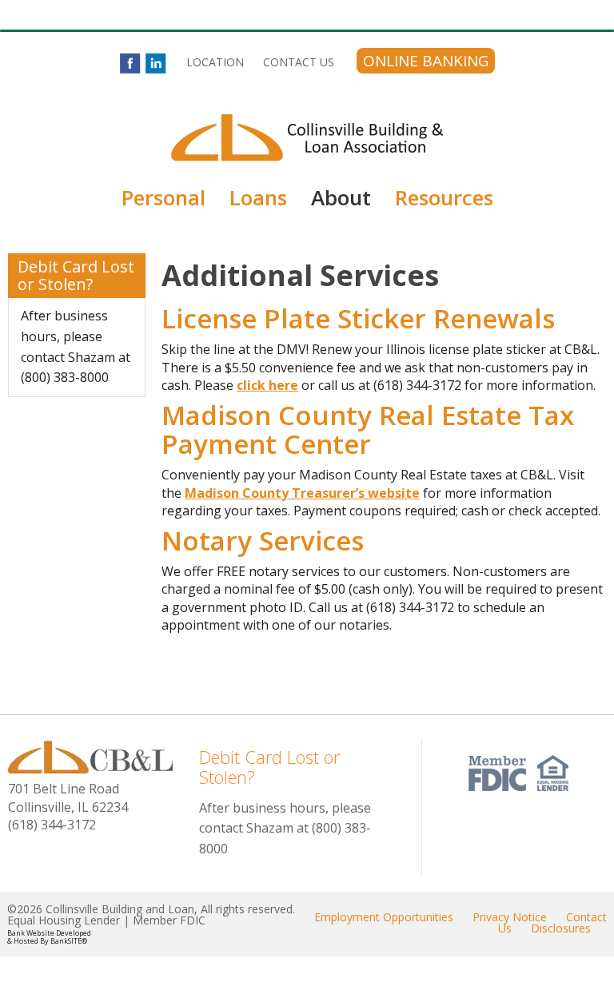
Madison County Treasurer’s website (302, 493)
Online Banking (425, 60)
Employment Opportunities (383, 916)
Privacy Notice (509, 916)
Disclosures (561, 928)
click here (267, 385)
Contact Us (298, 62)
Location (215, 62)
